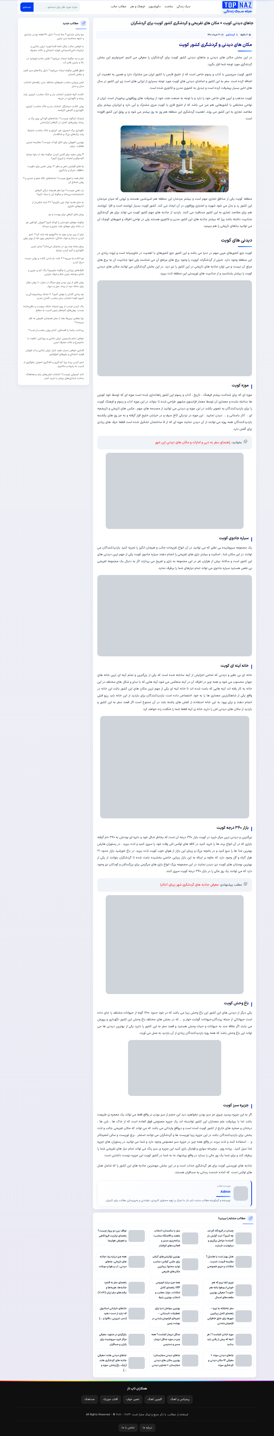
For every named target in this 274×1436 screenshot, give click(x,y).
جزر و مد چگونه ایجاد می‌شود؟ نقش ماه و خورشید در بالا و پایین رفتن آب (55, 60)
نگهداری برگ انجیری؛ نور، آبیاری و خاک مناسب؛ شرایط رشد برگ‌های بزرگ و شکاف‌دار (56, 132)
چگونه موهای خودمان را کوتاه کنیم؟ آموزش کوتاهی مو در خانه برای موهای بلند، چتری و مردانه (55, 224)
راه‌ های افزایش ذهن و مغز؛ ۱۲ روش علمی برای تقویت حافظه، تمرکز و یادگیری (55, 168)
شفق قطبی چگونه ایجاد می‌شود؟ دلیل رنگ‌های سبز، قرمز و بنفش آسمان (53, 72)
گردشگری (230, 35)
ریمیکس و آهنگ (180, 1399)
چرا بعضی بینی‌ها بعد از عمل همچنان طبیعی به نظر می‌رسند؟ (56, 320)
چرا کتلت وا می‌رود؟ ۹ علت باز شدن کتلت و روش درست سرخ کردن (54, 260)
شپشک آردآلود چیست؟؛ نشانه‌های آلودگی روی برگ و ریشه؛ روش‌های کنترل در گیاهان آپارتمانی (56, 120)
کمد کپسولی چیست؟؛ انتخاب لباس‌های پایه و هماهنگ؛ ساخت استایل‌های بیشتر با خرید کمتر (55, 376)
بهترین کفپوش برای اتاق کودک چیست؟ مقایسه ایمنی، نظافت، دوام (55, 144)
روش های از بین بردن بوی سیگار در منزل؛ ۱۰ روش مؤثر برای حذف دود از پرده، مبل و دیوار (55, 284)
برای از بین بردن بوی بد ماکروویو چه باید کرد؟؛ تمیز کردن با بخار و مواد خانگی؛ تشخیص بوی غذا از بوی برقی (53, 236)
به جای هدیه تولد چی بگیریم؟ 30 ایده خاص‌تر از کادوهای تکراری (58, 204)
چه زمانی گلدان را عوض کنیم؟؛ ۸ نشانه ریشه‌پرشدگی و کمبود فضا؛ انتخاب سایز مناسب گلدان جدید (55, 296)
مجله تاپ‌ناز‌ (237, 7)
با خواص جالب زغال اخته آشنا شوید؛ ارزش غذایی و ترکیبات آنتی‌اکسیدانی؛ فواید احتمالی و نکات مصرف (57, 48)
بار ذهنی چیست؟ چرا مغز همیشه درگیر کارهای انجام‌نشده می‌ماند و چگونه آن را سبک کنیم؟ (59, 192)
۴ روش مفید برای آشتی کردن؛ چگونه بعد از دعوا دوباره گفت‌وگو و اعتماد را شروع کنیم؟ (55, 156)
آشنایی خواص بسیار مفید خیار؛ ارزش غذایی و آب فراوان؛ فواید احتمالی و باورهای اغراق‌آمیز (54, 352)
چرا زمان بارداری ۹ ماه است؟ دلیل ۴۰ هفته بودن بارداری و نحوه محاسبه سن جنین (54, 36)
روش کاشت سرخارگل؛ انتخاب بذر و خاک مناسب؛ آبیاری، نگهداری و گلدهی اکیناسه (55, 108)
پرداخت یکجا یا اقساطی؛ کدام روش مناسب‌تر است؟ (56, 330)
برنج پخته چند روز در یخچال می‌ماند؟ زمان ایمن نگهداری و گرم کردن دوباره (57, 248)
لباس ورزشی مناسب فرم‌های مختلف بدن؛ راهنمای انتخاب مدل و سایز (54, 84)
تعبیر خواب (132, 1399)
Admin (225, 1191)
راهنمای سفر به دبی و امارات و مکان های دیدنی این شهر (192, 442)
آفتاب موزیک (110, 1399)
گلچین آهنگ (155, 1399)
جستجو (27, 7)
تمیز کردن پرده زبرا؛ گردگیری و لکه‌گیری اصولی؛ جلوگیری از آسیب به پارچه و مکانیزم (54, 364)
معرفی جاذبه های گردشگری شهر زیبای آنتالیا (189, 884)
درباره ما (147, 1428)
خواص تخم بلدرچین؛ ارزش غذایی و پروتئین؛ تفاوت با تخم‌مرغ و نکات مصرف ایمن (55, 340)
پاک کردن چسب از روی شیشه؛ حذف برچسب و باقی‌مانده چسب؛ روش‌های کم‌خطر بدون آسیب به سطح (53, 308)
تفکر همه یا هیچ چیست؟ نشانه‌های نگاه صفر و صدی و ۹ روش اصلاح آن (53, 180)
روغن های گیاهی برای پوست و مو (66, 214)
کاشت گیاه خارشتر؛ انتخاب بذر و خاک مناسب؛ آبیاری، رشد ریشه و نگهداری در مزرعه (53, 96)
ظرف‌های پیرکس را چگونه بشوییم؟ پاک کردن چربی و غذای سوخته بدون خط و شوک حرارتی (56, 272)
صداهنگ (89, 1399)
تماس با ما (128, 1428)
